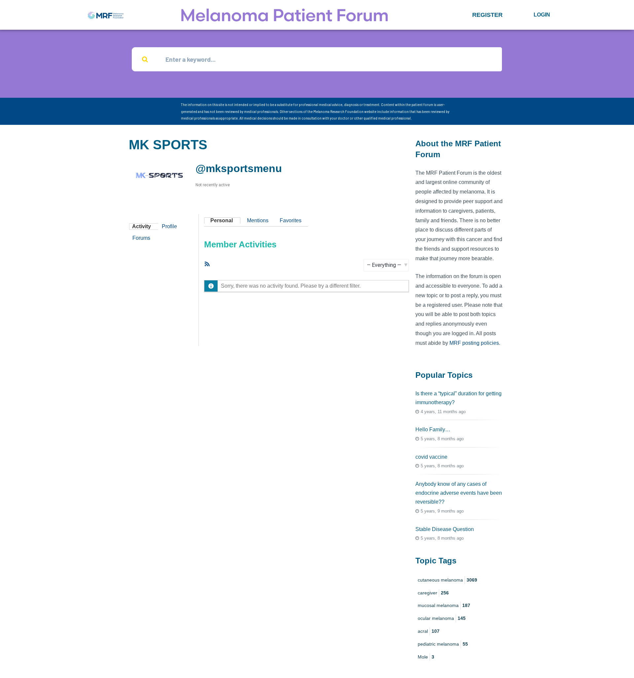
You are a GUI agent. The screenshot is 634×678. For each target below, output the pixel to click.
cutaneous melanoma (447, 580)
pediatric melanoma (443, 644)
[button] (487, 15)
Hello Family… (432, 429)
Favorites (290, 220)
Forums (141, 238)
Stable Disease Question (444, 529)
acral (429, 631)
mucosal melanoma (444, 605)
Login (542, 15)
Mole (426, 657)
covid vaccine (431, 457)
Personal (221, 220)
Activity (141, 226)
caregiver (433, 592)
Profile (169, 226)
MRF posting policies (474, 343)
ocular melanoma (442, 618)
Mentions (257, 220)
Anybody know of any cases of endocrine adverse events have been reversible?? (458, 493)
